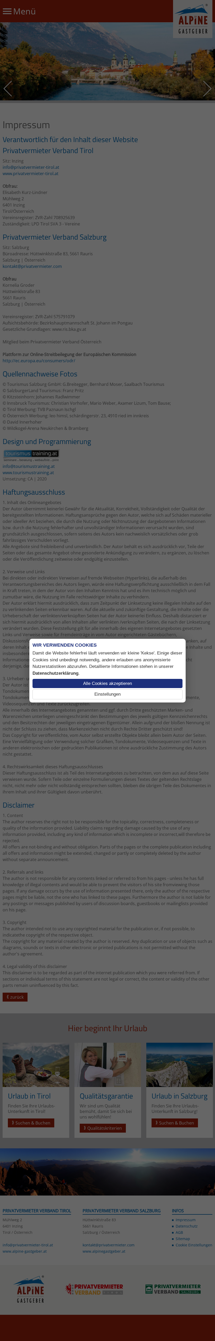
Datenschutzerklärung (55, 673)
